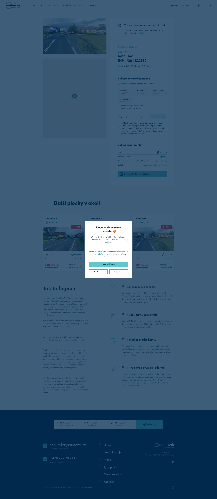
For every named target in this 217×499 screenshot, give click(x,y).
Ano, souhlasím (109, 264)
